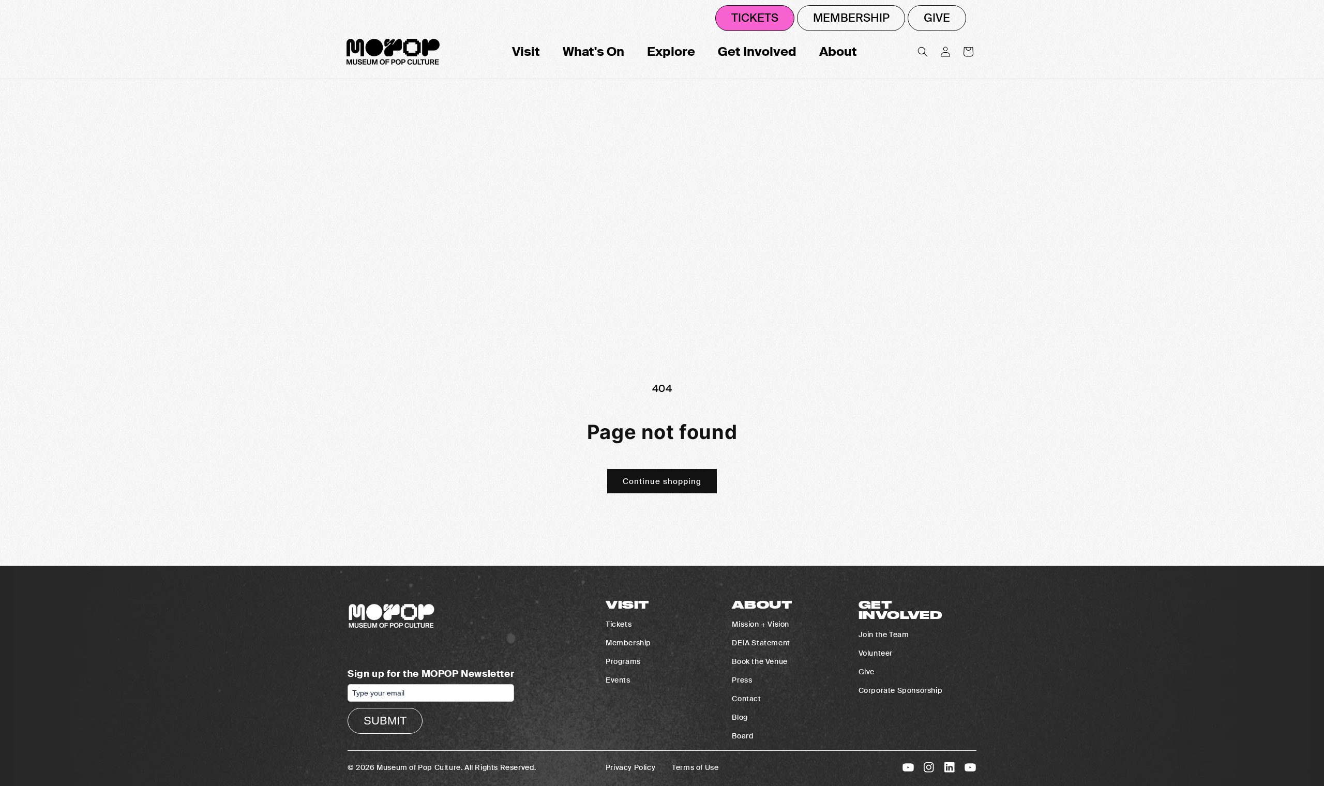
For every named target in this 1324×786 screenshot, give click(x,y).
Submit (385, 720)
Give (937, 17)
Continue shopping (662, 481)
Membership (851, 17)
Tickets (754, 17)
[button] (922, 51)
